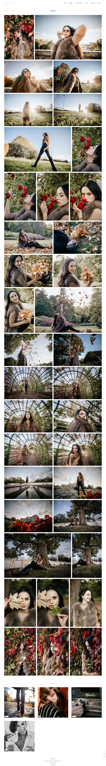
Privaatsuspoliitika (53, 762)
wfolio (54, 764)
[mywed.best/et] (10, 3)
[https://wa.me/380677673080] (54, 758)
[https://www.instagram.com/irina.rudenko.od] (51, 758)
